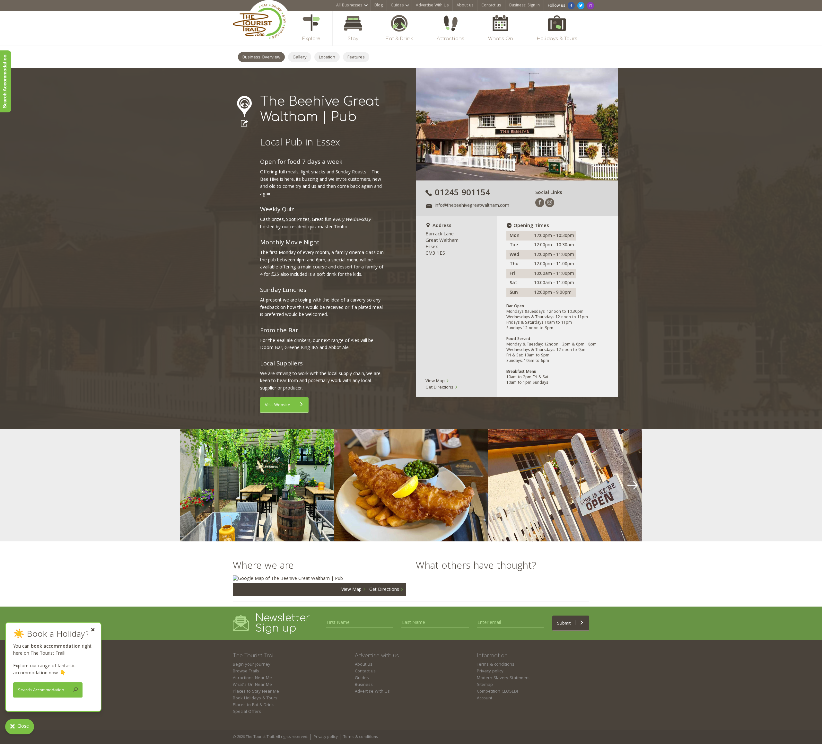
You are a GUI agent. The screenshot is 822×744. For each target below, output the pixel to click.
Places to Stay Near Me (256, 691)
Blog (378, 5)
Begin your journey (251, 664)
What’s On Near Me (252, 684)
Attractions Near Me (252, 678)
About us (465, 5)
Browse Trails (246, 671)
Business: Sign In (524, 5)
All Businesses (349, 5)
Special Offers (247, 711)
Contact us (491, 5)
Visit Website (278, 405)
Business (364, 684)
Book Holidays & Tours (255, 698)
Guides (397, 5)
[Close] (93, 629)
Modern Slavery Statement (503, 678)
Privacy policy (490, 671)
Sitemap (485, 684)
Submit (564, 623)
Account (484, 698)
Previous (189, 485)
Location (327, 57)
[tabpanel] (257, 485)
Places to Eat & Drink (253, 705)
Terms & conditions (495, 664)
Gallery (300, 57)
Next (632, 485)
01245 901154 (462, 193)
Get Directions (440, 387)
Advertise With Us (432, 5)
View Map (435, 381)
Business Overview (261, 57)
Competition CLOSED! (497, 691)
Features (356, 57)
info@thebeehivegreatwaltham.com (472, 206)
